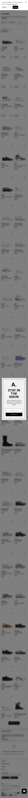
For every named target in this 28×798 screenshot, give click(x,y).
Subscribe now (14, 414)
